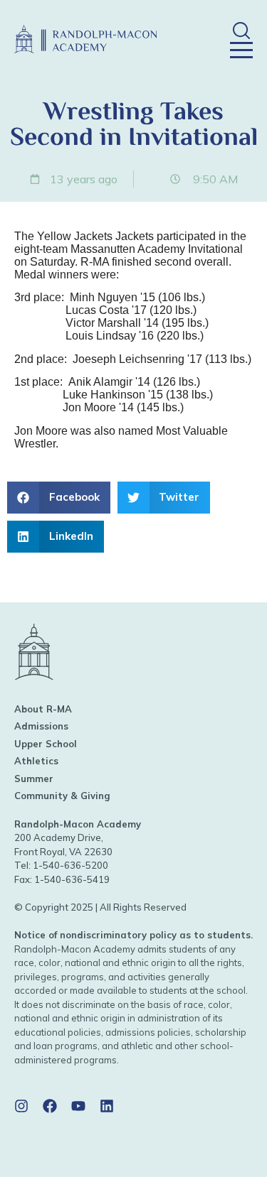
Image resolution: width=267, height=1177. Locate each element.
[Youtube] (78, 1106)
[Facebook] (50, 1106)
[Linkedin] (107, 1106)
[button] (241, 30)
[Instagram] (21, 1106)
